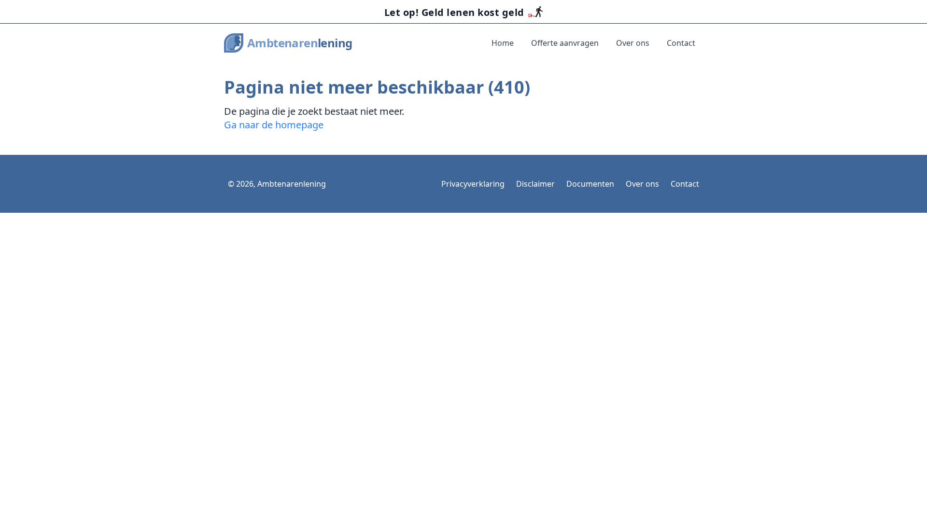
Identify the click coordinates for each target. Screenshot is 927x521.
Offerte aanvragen (565, 43)
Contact (681, 43)
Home (503, 43)
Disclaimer (535, 183)
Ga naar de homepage (273, 124)
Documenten (590, 183)
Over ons (632, 43)
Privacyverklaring (473, 183)
